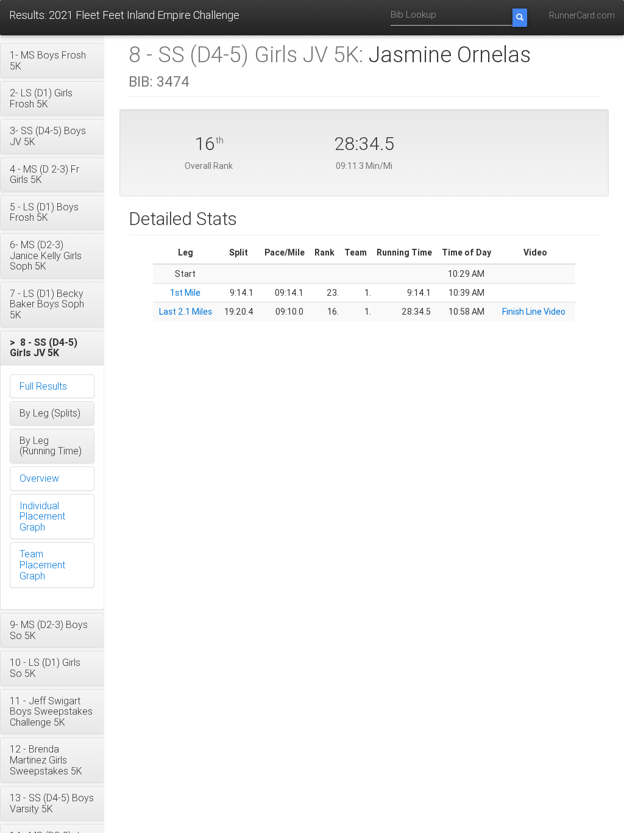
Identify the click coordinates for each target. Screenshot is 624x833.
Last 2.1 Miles (185, 311)
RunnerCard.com (582, 15)
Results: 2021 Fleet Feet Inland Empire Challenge (124, 15)
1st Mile (185, 292)
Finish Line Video (534, 311)
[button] (52, 60)
